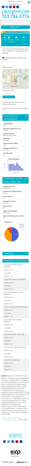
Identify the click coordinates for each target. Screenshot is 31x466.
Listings (10, 417)
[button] (15, 27)
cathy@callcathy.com (16, 4)
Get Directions (8, 97)
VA (14, 417)
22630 (14, 419)
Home (4, 417)
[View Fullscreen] (4, 77)
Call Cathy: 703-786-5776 (16, 1)
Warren (19, 417)
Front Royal (7, 419)
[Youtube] (17, 441)
